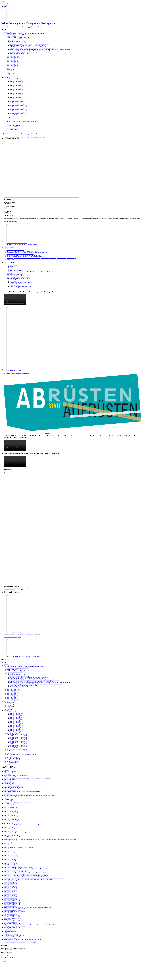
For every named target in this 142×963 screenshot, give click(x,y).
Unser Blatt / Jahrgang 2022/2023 (17, 84)
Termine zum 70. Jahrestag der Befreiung (19, 42)
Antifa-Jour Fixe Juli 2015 (10, 810)
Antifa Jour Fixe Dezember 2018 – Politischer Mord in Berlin (18, 867)
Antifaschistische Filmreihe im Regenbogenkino (15, 788)
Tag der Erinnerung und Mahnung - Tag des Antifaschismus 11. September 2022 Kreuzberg (18, 633)
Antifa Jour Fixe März (9, 782)
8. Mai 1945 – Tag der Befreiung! (11, 864)
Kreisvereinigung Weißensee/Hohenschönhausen (18, 277)
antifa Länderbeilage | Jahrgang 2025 (18, 102)
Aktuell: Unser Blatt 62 (9, 827)
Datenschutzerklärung (9, 3)
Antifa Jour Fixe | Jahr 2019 (13, 58)
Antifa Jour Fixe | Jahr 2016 (13, 62)
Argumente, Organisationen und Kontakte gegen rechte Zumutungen (20, 942)
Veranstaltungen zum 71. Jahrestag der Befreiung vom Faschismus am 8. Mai (27, 45)
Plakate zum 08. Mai (8, 799)
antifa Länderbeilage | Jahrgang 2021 (18, 108)
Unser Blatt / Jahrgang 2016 (16, 92)
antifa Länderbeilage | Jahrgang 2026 (18, 101)
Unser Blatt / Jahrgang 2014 (16, 94)
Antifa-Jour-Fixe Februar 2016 (11, 820)
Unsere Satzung (10, 70)
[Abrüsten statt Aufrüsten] (72, 430)
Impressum (6, 9)
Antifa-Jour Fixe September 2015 (11, 812)
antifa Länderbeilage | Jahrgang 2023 (18, 105)
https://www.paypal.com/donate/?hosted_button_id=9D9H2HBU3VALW (24, 656)
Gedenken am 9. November (13, 128)
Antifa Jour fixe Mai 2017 (10, 850)
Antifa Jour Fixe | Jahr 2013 (13, 66)
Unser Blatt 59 (7, 792)
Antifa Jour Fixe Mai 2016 (10, 826)
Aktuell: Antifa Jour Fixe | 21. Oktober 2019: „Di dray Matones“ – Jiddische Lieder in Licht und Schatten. (28, 879)
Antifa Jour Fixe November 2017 (11, 859)
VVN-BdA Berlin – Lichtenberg (14, 267)
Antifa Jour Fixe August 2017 (10, 854)
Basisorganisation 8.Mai (12, 279)
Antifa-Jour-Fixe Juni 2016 (10, 828)
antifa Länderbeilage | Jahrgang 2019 (18, 110)
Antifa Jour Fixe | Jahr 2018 (13, 60)
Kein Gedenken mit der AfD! (13, 126)
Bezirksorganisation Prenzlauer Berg (15, 275)
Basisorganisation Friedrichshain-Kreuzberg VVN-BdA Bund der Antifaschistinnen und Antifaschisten (31, 271)
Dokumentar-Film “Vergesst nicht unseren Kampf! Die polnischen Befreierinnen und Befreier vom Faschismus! (35, 50)
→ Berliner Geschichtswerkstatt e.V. (17, 285)
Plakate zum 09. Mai (8, 800)
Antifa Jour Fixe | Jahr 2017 (13, 61)
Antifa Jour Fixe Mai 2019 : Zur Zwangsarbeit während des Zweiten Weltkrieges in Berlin (25, 872)
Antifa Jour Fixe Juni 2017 (10, 851)
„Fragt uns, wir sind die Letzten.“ (11, 804)
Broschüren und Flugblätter (13, 114)
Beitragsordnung (7, 5)
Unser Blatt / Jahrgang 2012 (16, 97)
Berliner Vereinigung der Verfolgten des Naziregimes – (28, 23)
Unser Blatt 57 (7, 774)
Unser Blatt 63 (7, 843)
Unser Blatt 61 (7, 822)
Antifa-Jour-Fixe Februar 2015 (11, 779)
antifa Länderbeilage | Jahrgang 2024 (18, 104)
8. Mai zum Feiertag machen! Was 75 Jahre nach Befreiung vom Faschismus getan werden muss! (32, 48)
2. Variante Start (7, 930)
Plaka (5, 798)
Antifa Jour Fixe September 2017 (11, 856)
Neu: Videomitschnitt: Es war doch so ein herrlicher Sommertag (21, 121)
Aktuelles (6, 30)
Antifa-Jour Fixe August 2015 (11, 811)
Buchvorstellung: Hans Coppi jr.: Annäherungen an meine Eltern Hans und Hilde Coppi (27, 252)
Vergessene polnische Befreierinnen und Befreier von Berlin (23, 52)
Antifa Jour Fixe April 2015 (10, 790)
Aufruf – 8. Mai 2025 (12, 36)
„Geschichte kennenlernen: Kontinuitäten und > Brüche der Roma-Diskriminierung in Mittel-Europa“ (27, 778)
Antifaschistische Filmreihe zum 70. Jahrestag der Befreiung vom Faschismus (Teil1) (29, 44)
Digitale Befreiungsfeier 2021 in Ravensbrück (14, 911)
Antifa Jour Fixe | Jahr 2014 (13, 65)
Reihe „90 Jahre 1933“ (12, 124)
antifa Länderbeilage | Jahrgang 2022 (18, 106)
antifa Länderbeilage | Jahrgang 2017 (18, 113)
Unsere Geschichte (11, 69)
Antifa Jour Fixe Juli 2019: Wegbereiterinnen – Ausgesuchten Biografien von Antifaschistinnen (26, 875)
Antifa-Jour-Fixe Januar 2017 (10, 838)
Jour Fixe (6, 54)
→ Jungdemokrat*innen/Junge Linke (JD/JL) (20, 286)
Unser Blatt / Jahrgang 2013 (16, 96)
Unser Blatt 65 (7, 848)
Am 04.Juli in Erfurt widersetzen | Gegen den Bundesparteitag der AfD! (23, 255)
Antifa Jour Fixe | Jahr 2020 (13, 57)
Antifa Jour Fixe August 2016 (10, 831)
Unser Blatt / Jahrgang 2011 (15, 98)
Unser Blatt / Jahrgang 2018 (16, 89)
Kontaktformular (4, 961)
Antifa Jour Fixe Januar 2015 (10, 776)
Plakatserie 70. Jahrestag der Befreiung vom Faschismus (17, 802)
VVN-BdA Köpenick (12, 265)
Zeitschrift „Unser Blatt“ (12, 78)
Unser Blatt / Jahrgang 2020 (16, 86)
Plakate (8, 117)
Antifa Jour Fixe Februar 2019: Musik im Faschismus (16, 870)
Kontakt (5, 6)
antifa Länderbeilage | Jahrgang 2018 (18, 112)
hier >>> (47, 433)
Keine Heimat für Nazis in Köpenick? (15, 250)
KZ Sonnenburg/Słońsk (12, 129)
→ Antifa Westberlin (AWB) (16, 283)
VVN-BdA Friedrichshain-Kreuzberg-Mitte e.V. (19, 134)
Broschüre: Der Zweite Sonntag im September (29, 634)
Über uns (6, 68)
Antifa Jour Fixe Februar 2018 (11, 862)
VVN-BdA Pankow (11, 269)
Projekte (5, 122)
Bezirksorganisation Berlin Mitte (14, 274)
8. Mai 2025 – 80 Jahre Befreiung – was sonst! (14, 926)
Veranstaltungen (7, 130)
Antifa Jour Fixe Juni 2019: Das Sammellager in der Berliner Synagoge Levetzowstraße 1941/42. (26, 874)
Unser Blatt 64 (7, 844)
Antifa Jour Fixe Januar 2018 (10, 860)
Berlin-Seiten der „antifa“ (12, 100)
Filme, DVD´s (10, 120)
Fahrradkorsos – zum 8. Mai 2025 (14, 38)
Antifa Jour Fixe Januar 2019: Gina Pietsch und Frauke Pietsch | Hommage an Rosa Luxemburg (26, 868)
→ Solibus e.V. (13, 289)
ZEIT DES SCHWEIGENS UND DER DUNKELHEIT (20, 254)
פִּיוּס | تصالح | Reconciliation (10, 914)
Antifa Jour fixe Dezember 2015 (11, 818)
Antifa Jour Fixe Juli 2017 (10, 852)
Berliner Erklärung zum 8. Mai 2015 (17, 41)
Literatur (9, 118)
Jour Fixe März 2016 (8, 823)
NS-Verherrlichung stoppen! (13, 125)
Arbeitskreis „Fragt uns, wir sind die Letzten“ (14, 908)
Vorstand (9, 72)
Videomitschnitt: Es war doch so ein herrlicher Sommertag (17, 832)
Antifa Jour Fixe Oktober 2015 (11, 815)
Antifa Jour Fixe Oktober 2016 (11, 835)
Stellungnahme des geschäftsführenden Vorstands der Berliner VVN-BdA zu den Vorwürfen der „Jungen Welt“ (30, 924)
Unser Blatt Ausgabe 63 (9, 842)
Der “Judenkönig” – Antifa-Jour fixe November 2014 (16, 775)
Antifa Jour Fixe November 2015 (11, 816)
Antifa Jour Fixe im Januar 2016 (11, 819)
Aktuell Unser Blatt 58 (9, 783)
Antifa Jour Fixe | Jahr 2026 (13, 56)
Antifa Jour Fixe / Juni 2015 (10, 808)
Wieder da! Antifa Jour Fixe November (13, 866)
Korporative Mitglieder (12, 281)
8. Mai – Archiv (10, 40)
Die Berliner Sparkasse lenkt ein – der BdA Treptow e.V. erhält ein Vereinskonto (25, 256)
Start (5, 29)
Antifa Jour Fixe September (10, 771)
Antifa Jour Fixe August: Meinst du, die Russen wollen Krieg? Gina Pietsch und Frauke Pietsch (26, 876)
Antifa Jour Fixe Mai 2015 (10, 796)
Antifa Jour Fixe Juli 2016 (10, 830)
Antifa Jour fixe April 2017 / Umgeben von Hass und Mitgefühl (18, 847)
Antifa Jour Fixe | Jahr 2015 (13, 64)
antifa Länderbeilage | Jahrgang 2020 (18, 109)
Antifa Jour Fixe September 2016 (11, 834)
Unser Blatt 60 (7, 814)
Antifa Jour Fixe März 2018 (10, 863)
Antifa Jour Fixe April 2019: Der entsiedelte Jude (15, 871)
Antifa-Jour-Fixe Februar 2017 (11, 840)
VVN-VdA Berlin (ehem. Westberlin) (15, 270)
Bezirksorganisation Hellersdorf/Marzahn (16, 273)
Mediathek (6, 77)
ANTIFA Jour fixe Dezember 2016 (12, 836)
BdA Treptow (10, 266)
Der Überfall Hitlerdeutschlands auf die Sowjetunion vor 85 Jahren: (22, 251)
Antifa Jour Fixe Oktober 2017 (11, 858)
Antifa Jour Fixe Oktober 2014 (11, 772)
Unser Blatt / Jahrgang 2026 (16, 80)
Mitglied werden (7, 7)
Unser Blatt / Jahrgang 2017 (16, 90)
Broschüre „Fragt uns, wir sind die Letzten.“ (17, 116)
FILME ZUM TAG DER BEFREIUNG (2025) (18, 37)
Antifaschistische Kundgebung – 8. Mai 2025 (17, 34)
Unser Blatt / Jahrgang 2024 (16, 82)
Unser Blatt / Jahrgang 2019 (16, 88)
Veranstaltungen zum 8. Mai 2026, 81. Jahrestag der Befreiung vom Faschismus (25, 33)
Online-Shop (7, 770)
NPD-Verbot (6, 803)
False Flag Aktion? (11, 259)
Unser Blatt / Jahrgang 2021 (16, 85)
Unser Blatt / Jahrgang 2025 (16, 81)
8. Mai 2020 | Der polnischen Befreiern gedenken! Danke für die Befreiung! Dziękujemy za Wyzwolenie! (34, 46)
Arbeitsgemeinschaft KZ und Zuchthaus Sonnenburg (19, 278)
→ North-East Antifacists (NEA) (17, 287)
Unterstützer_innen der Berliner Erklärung (19, 53)
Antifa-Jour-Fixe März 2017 (10, 846)
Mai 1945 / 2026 (7, 32)
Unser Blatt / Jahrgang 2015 (16, 93)
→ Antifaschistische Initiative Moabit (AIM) (19, 282)
